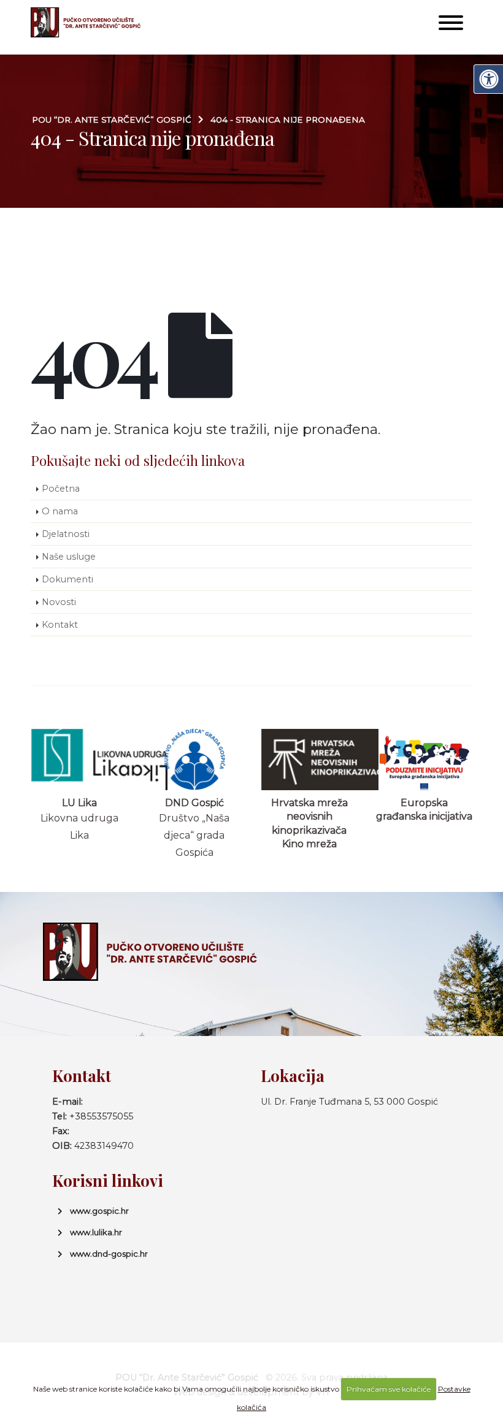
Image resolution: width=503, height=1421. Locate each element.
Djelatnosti (66, 533)
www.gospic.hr (99, 1211)
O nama (60, 511)
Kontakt (60, 624)
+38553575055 (101, 1116)
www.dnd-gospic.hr (109, 1254)
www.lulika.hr (96, 1232)
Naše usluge (69, 556)
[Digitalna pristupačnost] (488, 79)
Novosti (59, 602)
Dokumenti (67, 579)
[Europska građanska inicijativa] (424, 759)
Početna (61, 488)
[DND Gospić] (194, 759)
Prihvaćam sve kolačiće (389, 1388)
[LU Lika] (79, 759)
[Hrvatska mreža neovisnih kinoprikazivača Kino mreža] (309, 759)
